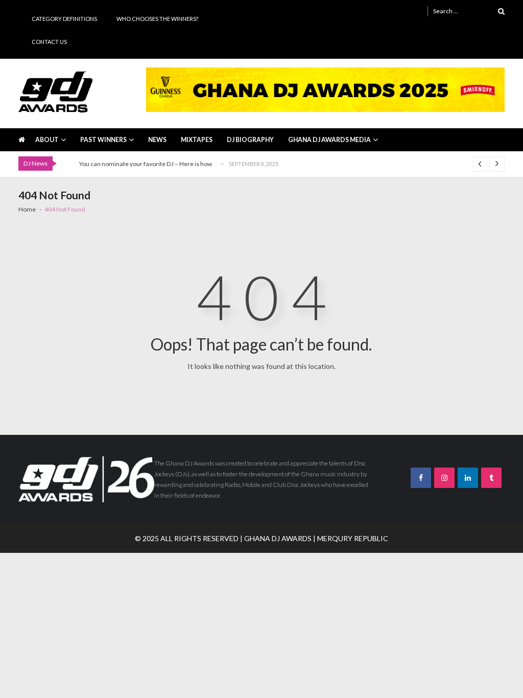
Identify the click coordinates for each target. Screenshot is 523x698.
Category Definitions (64, 18)
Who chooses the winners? (157, 18)
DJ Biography (250, 140)
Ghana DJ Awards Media (329, 140)
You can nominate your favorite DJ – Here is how (145, 164)
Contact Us (49, 41)
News (157, 140)
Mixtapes (196, 140)
